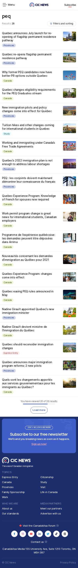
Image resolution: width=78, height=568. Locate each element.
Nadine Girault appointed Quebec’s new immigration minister (28, 310)
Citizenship (47, 477)
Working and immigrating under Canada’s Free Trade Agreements (28, 144)
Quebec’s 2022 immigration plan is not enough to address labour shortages (27, 162)
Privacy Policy (68, 562)
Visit (42, 487)
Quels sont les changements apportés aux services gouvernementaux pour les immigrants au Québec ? (28, 383)
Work (5, 497)
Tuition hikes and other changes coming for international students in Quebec (28, 126)
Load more (39, 410)
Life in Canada (49, 492)
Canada (8, 80)
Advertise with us (50, 513)
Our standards (10, 513)
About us (7, 508)
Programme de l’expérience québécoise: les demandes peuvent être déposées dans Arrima (28, 238)
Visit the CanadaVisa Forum (39, 525)
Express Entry (11, 353)
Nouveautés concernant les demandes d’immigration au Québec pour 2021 (27, 257)
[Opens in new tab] (14, 534)
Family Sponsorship (13, 492)
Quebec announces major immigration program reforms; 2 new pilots (27, 363)
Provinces (9, 45)
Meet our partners (51, 508)
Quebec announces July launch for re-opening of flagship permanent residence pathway (29, 36)
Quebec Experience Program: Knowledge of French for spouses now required (29, 197)
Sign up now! (38, 443)
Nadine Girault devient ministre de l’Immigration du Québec (24, 328)
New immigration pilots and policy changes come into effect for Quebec (27, 109)
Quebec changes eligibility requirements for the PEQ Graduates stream (29, 91)
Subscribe (70, 4)
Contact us (38, 541)
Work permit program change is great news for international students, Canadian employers (29, 217)
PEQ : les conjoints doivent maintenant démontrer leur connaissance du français (28, 179)
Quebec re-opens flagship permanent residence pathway (27, 56)
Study (7, 133)
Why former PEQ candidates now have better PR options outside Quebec (27, 73)
